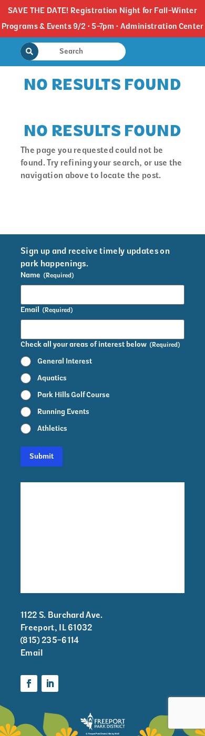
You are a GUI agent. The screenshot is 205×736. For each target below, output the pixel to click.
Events (33, 510)
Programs (131, 524)
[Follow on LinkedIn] (50, 683)
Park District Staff (45, 537)
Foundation (134, 566)
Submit (41, 456)
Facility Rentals (50, 489)
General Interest (64, 361)
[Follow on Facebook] (28, 683)
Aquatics (52, 378)
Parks (123, 545)
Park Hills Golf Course (73, 394)
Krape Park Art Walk (141, 496)
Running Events (63, 411)
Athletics (52, 428)
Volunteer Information (44, 573)
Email (31, 653)
